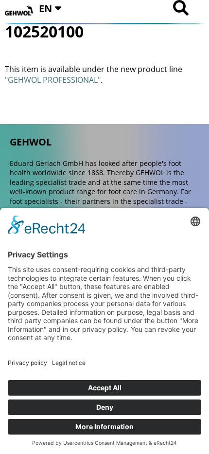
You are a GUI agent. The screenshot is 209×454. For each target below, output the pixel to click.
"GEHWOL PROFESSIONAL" (53, 79)
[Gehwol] (19, 11)
